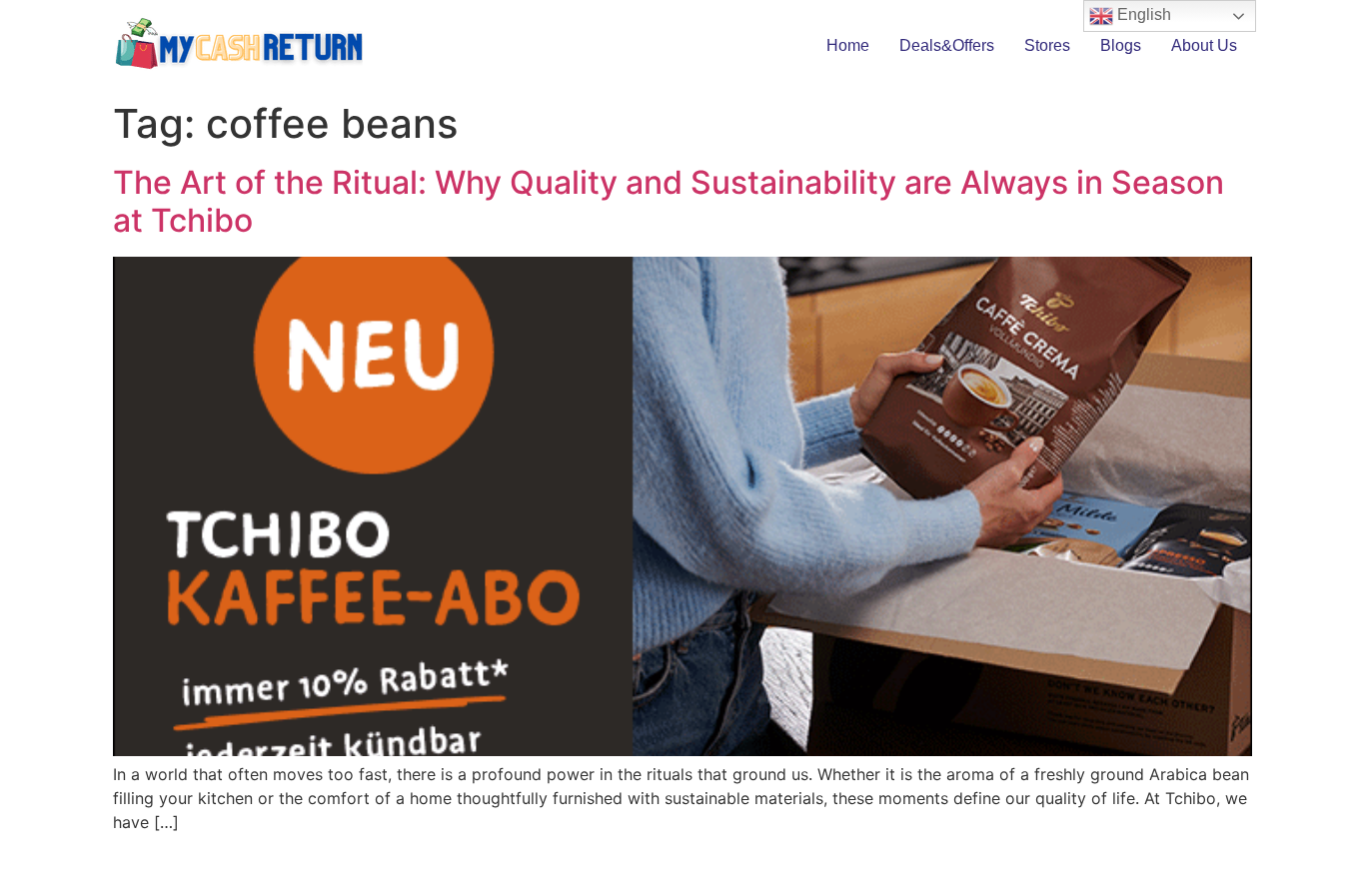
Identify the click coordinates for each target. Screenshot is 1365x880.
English (1142, 14)
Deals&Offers (946, 45)
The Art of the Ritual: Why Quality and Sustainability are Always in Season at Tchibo (668, 201)
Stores (1047, 45)
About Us (1204, 45)
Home (847, 45)
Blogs (1120, 45)
